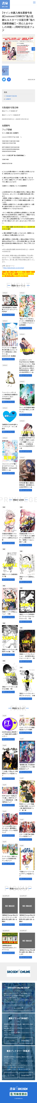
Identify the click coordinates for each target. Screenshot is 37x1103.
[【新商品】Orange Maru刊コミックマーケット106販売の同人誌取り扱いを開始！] (10, 910)
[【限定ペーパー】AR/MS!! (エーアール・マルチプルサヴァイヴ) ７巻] (27, 605)
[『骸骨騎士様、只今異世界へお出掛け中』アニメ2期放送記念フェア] (27, 755)
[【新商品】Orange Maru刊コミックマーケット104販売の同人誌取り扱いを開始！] (27, 910)
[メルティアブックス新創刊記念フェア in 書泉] (27, 724)
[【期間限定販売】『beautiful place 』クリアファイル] (10, 942)
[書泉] (18, 1088)
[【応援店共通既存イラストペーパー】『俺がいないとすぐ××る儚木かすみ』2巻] (10, 525)
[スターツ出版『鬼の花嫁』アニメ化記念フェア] (27, 830)
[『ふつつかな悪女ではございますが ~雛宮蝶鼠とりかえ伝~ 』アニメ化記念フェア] (10, 823)
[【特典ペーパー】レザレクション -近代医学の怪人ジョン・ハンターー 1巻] (27, 645)
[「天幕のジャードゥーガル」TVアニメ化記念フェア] (27, 862)
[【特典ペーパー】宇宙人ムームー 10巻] (10, 601)
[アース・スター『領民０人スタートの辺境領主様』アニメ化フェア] (10, 853)
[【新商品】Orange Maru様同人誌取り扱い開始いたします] (27, 944)
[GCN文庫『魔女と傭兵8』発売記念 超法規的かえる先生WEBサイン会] (27, 473)
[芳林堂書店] (18, 1094)
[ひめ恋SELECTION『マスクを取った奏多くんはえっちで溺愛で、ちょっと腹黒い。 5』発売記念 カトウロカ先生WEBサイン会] (27, 436)
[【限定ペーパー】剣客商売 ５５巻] (10, 564)
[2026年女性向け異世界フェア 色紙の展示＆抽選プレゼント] (10, 728)
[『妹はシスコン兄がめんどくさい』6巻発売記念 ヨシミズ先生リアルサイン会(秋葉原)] (27, 310)
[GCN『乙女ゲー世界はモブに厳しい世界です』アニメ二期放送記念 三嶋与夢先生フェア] (10, 795)
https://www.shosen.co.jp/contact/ (13, 268)
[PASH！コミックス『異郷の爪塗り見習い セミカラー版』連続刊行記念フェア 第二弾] (27, 796)
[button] (3, 49)
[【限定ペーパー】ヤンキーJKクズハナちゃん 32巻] (27, 683)
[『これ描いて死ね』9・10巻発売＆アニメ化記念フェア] (10, 762)
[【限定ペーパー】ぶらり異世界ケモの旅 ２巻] (10, 639)
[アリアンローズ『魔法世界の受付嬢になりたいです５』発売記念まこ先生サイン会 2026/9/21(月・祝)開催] (10, 340)
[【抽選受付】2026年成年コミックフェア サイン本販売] (10, 420)
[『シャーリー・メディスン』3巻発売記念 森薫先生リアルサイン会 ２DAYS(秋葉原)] (10, 383)
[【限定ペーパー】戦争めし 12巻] (27, 566)
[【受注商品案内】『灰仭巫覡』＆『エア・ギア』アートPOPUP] (10, 304)
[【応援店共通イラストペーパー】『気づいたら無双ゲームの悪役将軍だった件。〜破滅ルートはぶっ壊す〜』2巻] (27, 526)
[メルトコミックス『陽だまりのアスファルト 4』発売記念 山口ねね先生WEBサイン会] (10, 455)
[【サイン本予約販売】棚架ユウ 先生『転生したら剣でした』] (27, 398)
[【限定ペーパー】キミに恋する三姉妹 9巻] (10, 676)
